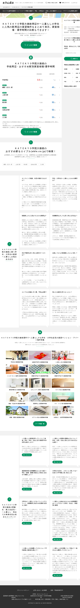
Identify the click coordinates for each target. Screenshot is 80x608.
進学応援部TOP (6, 7)
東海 (65, 77)
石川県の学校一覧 (15, 7)
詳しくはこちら (26, 455)
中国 (65, 81)
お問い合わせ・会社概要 (40, 590)
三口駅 (42, 164)
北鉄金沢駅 (34, 164)
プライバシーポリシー (23, 590)
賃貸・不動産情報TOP (57, 590)
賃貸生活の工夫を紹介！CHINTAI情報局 (40, 596)
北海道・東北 (67, 73)
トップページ (74, 2)
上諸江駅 (17, 164)
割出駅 (25, 164)
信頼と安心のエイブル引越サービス (21, 599)
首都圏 (65, 69)
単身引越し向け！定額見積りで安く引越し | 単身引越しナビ (51, 599)
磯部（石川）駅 (8, 164)
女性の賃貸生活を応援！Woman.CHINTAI (67, 596)
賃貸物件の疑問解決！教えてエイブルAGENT (13, 596)
